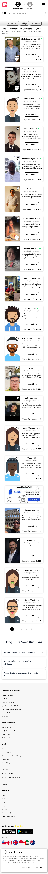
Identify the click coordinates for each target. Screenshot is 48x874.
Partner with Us (7, 820)
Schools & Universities (9, 713)
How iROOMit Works (9, 774)
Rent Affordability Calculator (11, 706)
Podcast (4, 809)
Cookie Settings (6, 763)
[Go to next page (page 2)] (36, 629)
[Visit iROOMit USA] (4, 844)
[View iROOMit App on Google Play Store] (25, 833)
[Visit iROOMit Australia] (32, 844)
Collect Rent (6, 734)
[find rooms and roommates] (24, 4)
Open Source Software (9, 813)
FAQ (3, 806)
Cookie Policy (6, 759)
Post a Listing (6, 727)
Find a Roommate (7, 695)
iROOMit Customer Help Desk (11, 777)
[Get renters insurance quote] (24, 494)
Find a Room (6, 699)
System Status (6, 781)
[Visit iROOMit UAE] (26, 844)
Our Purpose (6, 799)
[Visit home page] (4, 4)
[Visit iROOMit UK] (15, 844)
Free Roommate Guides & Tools (12, 709)
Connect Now (31, 55)
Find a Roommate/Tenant (10, 731)
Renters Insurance (8, 702)
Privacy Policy (6, 752)
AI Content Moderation (9, 816)
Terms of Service (7, 749)
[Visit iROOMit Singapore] (21, 844)
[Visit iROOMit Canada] (9, 844)
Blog (3, 802)
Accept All (38, 867)
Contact (4, 784)
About (4, 795)
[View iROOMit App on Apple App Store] (9, 833)
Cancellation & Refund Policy (11, 756)
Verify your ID (6, 716)
